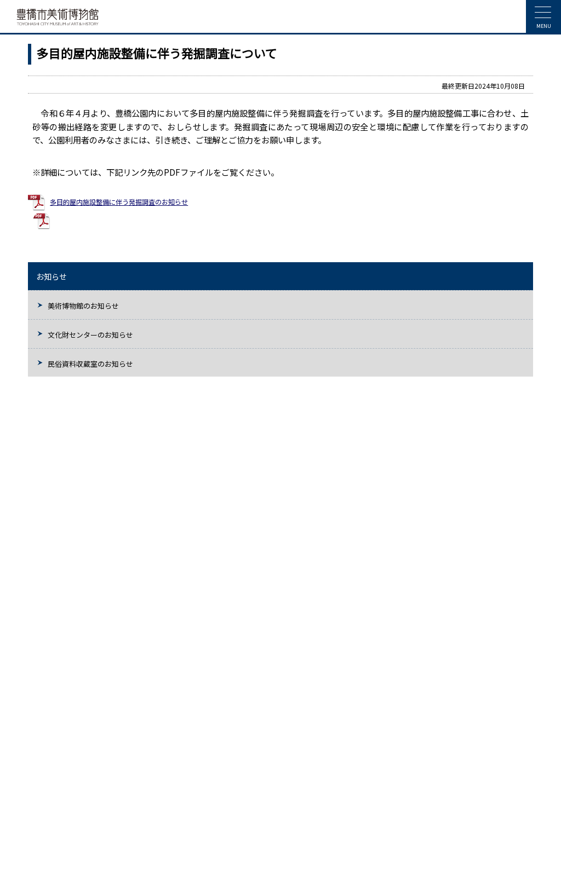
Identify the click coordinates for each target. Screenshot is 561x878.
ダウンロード (74, 221)
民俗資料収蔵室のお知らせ (90, 364)
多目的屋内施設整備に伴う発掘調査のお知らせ (119, 202)
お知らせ (51, 276)
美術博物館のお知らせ (83, 306)
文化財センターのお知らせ (90, 335)
